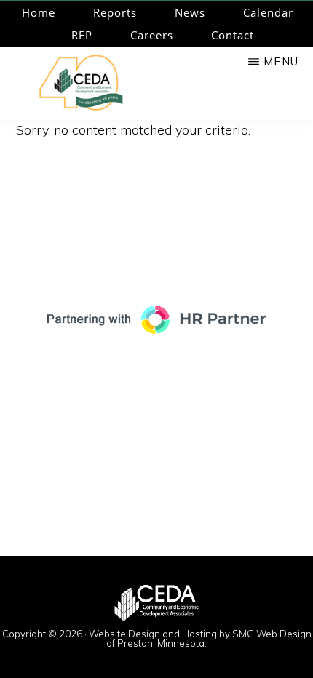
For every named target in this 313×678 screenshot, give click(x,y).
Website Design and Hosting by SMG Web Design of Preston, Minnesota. (200, 638)
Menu (281, 61)
